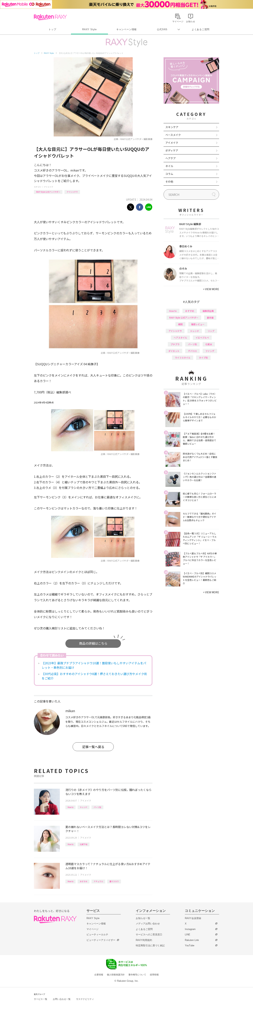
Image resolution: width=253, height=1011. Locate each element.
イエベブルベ (202, 337)
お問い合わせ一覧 (62, 999)
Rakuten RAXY (50, 17)
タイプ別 (203, 357)
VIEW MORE (211, 289)
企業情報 (98, 974)
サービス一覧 (40, 999)
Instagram (190, 929)
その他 (169, 181)
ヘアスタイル (180, 337)
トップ (52, 29)
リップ (211, 330)
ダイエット (173, 350)
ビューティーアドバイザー (100, 940)
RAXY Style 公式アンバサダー (48, 191)
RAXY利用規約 (144, 940)
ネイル (169, 166)
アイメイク (48, 186)
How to (70, 807)
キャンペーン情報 (126, 29)
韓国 (180, 324)
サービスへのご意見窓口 (149, 934)
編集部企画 (208, 310)
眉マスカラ (114, 881)
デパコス (192, 350)
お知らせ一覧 (143, 918)
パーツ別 (97, 807)
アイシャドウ (72, 191)
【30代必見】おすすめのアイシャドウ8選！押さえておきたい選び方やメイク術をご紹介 (94, 676)
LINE (187, 934)
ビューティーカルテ (97, 934)
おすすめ (83, 881)
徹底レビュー (197, 324)
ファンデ (209, 350)
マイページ (92, 929)
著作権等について (137, 974)
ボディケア (171, 150)
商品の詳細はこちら (93, 643)
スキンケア (171, 127)
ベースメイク (173, 135)
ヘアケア (170, 158)
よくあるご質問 (200, 29)
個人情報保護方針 (116, 974)
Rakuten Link (192, 940)
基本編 (210, 317)
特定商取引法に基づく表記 (150, 945)
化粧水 (208, 344)
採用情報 (154, 974)
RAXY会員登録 (193, 918)
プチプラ (175, 344)
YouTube (189, 945)
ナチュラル (98, 881)
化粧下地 (83, 844)
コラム (169, 174)
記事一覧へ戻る (93, 746)
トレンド (83, 807)
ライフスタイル (182, 357)
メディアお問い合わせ (148, 923)
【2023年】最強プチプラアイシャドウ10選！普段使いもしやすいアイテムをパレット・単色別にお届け (94, 665)
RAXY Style (89, 29)
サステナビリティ (85, 999)
